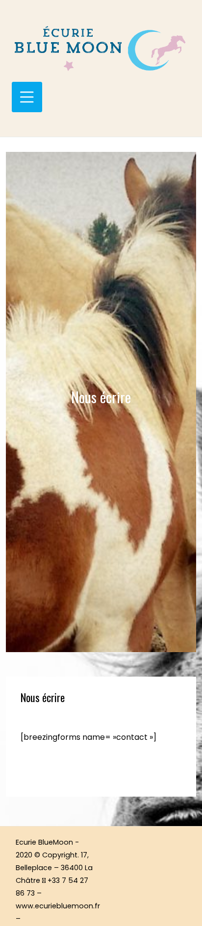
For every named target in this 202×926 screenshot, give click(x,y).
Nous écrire (43, 697)
